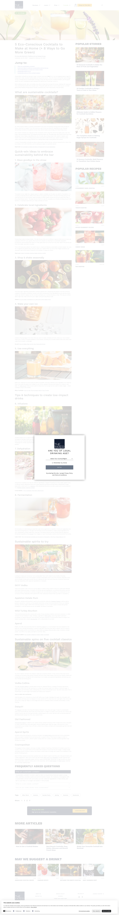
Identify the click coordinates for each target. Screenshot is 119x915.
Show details (34, 907)
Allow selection (96, 911)
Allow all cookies (106, 911)
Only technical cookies (84, 911)
